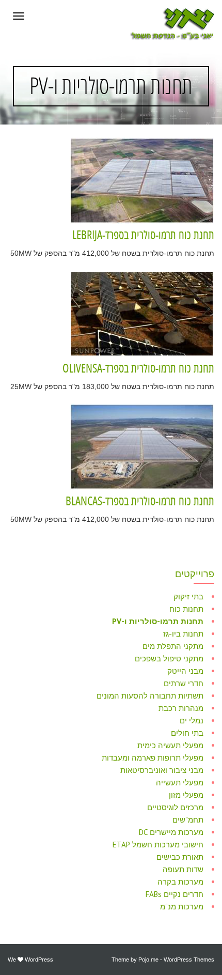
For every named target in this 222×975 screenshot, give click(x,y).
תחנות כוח (186, 609)
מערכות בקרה (180, 882)
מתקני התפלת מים (172, 646)
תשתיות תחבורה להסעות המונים (150, 696)
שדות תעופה (183, 869)
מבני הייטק (185, 671)
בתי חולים (187, 733)
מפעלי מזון (186, 795)
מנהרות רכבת (180, 708)
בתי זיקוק (188, 596)
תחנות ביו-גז (183, 634)
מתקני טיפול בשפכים (169, 658)
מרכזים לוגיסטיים (175, 807)
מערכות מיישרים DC (171, 832)
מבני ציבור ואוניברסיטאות (161, 770)
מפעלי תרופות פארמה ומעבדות (152, 758)
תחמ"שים (187, 820)
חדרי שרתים (183, 683)
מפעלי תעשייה (179, 782)
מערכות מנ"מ (181, 906)
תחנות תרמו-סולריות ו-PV (157, 621)
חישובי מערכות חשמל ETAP (158, 844)
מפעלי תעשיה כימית (170, 745)
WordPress (39, 959)
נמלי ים (191, 720)
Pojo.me (148, 959)
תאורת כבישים (179, 857)
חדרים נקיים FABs (174, 894)
